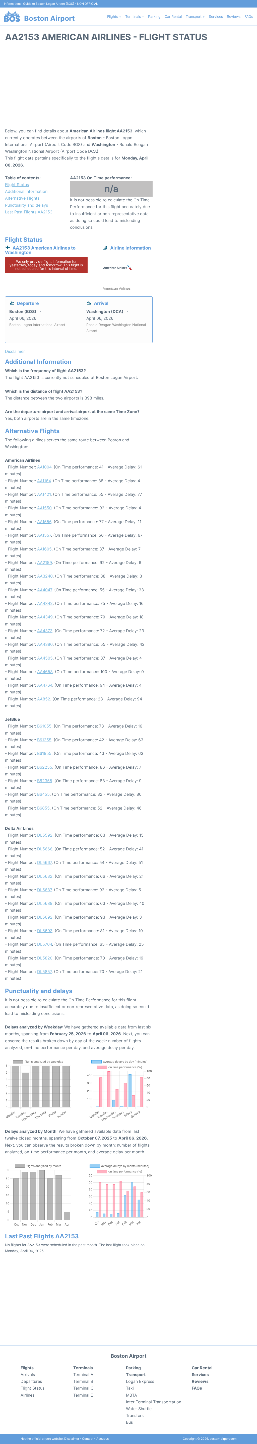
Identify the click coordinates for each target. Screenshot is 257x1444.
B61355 (44, 739)
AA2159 (44, 562)
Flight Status (17, 184)
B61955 (44, 753)
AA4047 (44, 589)
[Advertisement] (128, 87)
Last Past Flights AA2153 (28, 211)
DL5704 (44, 944)
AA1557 (44, 535)
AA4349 (45, 616)
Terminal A (83, 1374)
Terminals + (134, 16)
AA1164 (44, 480)
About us (102, 1438)
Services (216, 16)
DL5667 (44, 862)
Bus (129, 1422)
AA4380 (45, 644)
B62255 (44, 767)
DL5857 (44, 971)
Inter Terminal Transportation (153, 1401)
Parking (154, 16)
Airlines (27, 1395)
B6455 (43, 794)
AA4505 (45, 658)
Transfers (135, 1415)
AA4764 (44, 685)
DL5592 (44, 835)
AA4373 (44, 630)
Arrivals (28, 1374)
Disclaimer (71, 1438)
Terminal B (83, 1381)
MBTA (131, 1395)
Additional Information (26, 191)
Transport (136, 1374)
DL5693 (44, 930)
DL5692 (44, 917)
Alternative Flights (22, 198)
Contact (87, 1438)
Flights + (114, 16)
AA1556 (44, 521)
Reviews (233, 16)
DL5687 (44, 889)
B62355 (44, 780)
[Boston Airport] (12, 16)
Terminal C (83, 1388)
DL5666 (44, 848)
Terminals (83, 1367)
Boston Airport (49, 18)
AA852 (43, 698)
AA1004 (44, 466)
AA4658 (45, 671)
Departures (31, 1381)
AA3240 (45, 576)
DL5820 (44, 957)
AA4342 (45, 603)
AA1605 (44, 548)
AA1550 (44, 507)
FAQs (248, 16)
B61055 (44, 726)
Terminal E (83, 1395)
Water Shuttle (139, 1408)
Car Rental (173, 16)
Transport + (195, 16)
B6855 (43, 808)
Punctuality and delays (26, 205)
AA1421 (44, 494)
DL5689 (44, 903)
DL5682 (44, 876)
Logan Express (140, 1381)
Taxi (130, 1388)
